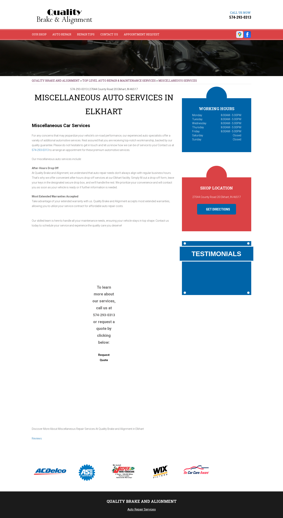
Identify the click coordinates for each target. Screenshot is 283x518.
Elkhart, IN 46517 (127, 89)
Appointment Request (141, 34)
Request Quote (104, 357)
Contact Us (109, 34)
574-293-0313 (240, 17)
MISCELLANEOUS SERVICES (177, 80)
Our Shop (39, 34)
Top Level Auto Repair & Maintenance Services (119, 80)
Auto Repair (61, 34)
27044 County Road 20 (103, 89)
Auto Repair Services (141, 509)
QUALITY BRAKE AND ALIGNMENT (56, 80)
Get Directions (217, 209)
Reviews (37, 438)
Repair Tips (86, 34)
